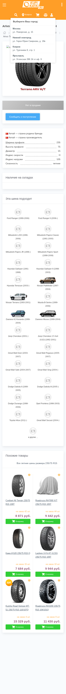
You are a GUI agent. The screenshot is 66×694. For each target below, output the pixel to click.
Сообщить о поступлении (22, 116)
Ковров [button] (28, 14)
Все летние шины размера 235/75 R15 (37, 463)
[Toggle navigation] (4, 5)
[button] (16, 15)
